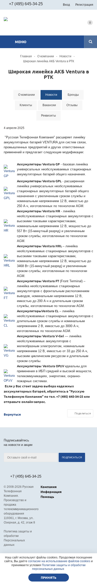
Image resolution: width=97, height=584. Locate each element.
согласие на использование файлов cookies (59, 561)
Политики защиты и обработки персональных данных (59, 567)
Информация (51, 492)
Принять (48, 577)
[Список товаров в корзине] (90, 27)
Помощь (47, 496)
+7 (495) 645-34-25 (26, 4)
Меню (20, 41)
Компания (49, 487)
